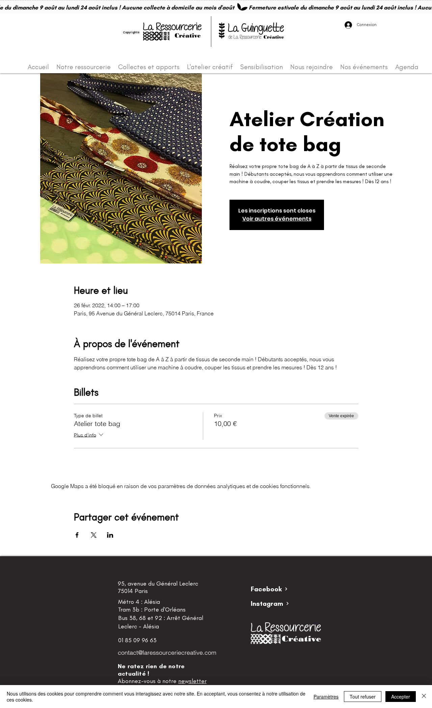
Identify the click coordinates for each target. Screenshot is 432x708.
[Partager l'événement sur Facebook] (77, 535)
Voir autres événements (277, 219)
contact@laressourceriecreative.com (167, 652)
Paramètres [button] (326, 696)
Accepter (400, 696)
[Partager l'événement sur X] (93, 535)
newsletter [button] (192, 681)
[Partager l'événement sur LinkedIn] (110, 535)
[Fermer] (424, 696)
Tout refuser (363, 696)
